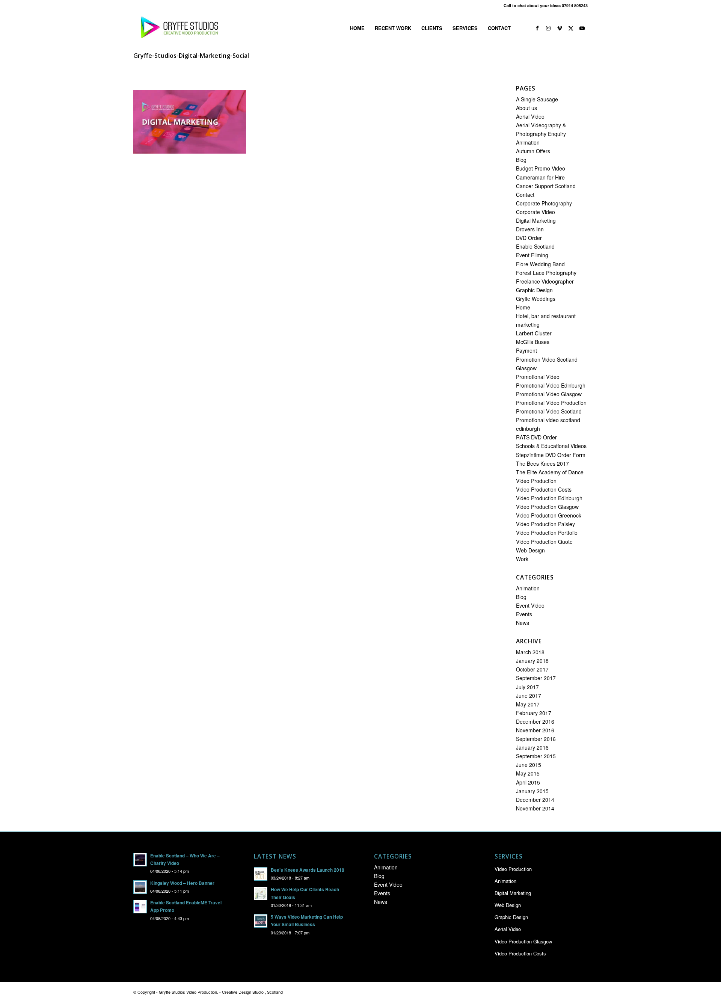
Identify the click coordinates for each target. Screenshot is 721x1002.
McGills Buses (532, 342)
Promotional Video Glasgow (549, 394)
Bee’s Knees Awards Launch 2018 (307, 870)
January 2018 (532, 660)
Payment (526, 350)
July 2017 (527, 687)
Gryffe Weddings (535, 298)
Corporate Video (535, 212)
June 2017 (528, 695)
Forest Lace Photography (546, 272)
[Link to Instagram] (548, 27)
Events (524, 614)
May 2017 (528, 704)
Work (522, 559)
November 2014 (535, 808)
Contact (525, 194)
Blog (521, 159)
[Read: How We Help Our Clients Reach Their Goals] (260, 893)
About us (526, 108)
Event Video (530, 605)
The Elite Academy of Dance (550, 472)
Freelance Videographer (545, 281)
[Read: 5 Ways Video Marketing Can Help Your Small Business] (260, 921)
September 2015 (536, 756)
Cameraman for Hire (540, 177)
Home (523, 307)
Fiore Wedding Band (540, 264)
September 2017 (536, 678)
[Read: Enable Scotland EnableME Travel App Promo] (140, 906)
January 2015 (532, 791)
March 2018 (530, 652)
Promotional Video (538, 376)
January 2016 (532, 747)
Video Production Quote (544, 541)
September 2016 (536, 738)
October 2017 (532, 669)
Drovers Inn (530, 229)
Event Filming (532, 255)
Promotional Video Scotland (549, 411)
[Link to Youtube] (582, 27)
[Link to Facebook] (537, 27)
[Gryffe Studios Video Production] (178, 28)
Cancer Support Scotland (546, 186)
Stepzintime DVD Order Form (550, 455)
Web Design (530, 550)
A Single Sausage (537, 99)
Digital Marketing (536, 220)
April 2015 (528, 782)
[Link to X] (570, 27)
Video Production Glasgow (547, 506)
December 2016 (535, 721)
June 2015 (528, 764)
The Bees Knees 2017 (542, 463)
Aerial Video (530, 116)
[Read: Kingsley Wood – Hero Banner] (140, 887)
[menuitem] (357, 28)
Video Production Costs (544, 489)
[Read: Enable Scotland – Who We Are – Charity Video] (140, 859)
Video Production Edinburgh (549, 498)
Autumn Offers (533, 151)
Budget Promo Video (540, 168)
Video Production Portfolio (547, 532)
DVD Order (529, 237)
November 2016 (535, 730)
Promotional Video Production (551, 402)
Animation (528, 142)
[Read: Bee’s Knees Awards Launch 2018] (260, 874)
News (522, 622)
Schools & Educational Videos (551, 446)
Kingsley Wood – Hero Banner (182, 883)
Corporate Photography (544, 203)
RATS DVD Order (536, 437)
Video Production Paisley (545, 524)
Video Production (536, 480)
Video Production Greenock (548, 515)
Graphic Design (534, 290)
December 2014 (535, 799)
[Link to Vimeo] (559, 27)
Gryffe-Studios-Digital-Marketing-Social (191, 55)
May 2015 (528, 773)
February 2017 (533, 713)
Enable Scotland (535, 246)
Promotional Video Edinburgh (550, 385)
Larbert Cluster (534, 333)
